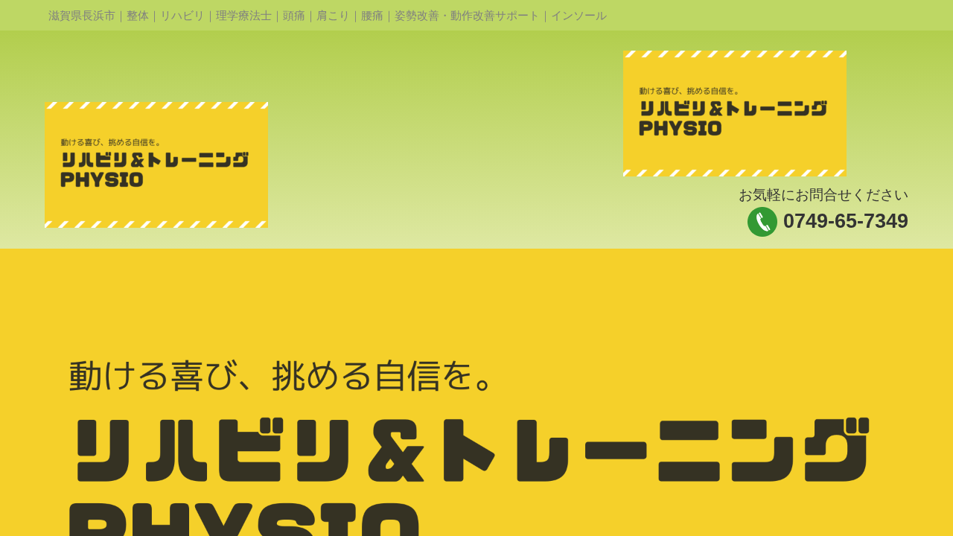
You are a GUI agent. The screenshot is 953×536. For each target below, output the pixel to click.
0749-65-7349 (845, 221)
